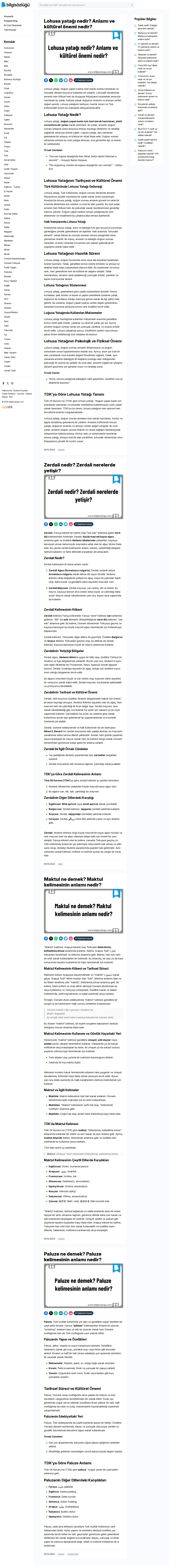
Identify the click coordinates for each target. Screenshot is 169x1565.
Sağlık (7, 285)
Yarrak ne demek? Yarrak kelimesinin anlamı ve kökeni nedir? (146, 120)
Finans (7, 146)
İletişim (5, 397)
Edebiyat (8, 115)
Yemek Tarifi (10, 370)
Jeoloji (7, 204)
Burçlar (7, 83)
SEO (6, 299)
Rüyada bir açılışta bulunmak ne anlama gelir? (147, 107)
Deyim (7, 101)
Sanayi (7, 294)
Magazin (8, 231)
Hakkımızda (7, 390)
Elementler (9, 128)
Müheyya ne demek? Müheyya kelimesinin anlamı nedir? (148, 36)
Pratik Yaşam (10, 267)
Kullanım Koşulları (20, 390)
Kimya (7, 222)
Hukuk (7, 178)
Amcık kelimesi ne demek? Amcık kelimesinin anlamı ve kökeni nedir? (148, 95)
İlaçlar (7, 182)
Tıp (5, 334)
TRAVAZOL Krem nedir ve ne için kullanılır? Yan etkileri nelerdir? (147, 81)
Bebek (7, 57)
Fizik (6, 151)
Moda (7, 249)
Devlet (7, 97)
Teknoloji (8, 330)
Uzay (6, 343)
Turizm (7, 339)
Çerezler (20, 394)
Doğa (6, 110)
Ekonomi (8, 124)
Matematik (9, 236)
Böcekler (8, 75)
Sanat (7, 290)
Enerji (6, 133)
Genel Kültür (9, 160)
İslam (6, 200)
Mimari (7, 245)
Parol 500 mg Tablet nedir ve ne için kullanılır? (147, 68)
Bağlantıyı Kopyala (85, 80)
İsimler (7, 196)
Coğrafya (8, 92)
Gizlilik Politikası (8, 394)
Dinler (6, 106)
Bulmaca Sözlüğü (12, 79)
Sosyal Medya (11, 312)
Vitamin (7, 348)
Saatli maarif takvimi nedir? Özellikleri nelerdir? (147, 142)
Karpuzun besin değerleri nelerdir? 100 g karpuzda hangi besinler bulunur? (148, 155)
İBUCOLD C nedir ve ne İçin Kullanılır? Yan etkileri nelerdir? (147, 132)
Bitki (6, 66)
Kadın (6, 209)
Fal (5, 137)
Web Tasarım (10, 352)
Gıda (6, 164)
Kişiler (7, 227)
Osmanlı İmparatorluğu (14, 258)
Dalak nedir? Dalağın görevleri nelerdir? (147, 27)
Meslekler (8, 240)
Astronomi (9, 48)
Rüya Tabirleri (10, 281)
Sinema (7, 303)
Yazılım (7, 366)
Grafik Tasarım (11, 169)
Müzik (7, 254)
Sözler (7, 316)
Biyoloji (7, 70)
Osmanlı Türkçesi (12, 263)
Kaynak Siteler (11, 213)
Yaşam (7, 361)
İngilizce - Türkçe (12, 187)
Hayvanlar (9, 173)
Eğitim (7, 119)
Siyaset (7, 308)
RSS (11, 397)
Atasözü (8, 52)
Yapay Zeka (9, 357)
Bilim (6, 61)
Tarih (6, 325)
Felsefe (7, 142)
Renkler (7, 276)
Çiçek (6, 88)
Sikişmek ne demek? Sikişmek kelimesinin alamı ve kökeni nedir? (148, 57)
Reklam (29, 394)
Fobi (6, 155)
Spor (6, 321)
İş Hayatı (8, 191)
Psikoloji (8, 272)
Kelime (7, 218)
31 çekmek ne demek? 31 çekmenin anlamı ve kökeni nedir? (148, 46)
